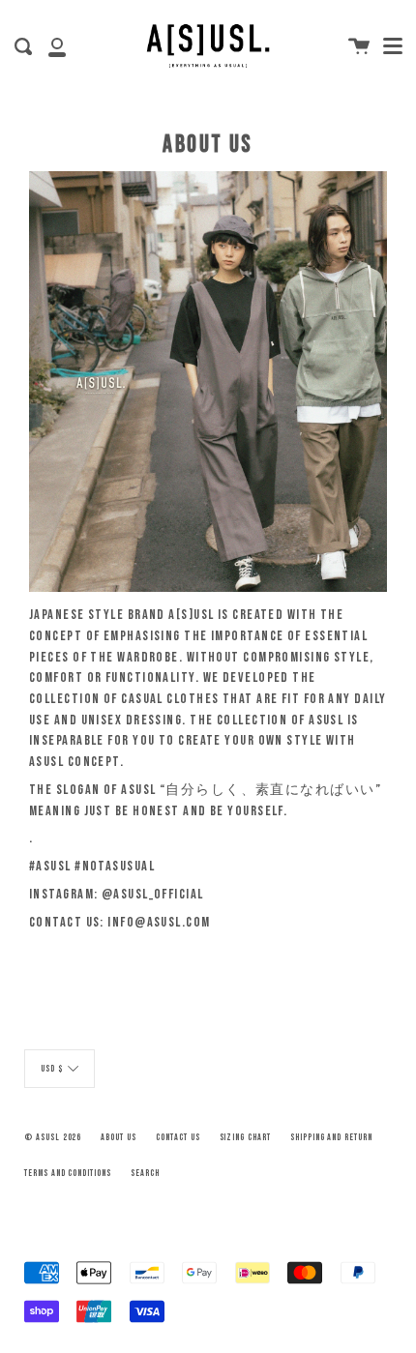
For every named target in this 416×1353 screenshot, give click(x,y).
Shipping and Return (331, 1137)
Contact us (178, 1137)
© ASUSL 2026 (52, 1137)
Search (145, 1173)
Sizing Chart (245, 1137)
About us (118, 1137)
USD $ (52, 1069)
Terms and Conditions (67, 1173)
